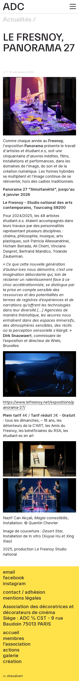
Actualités (17, 19)
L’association (17, 644)
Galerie (10, 655)
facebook (13, 577)
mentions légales (22, 598)
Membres (13, 638)
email (9, 572)
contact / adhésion (24, 592)
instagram (14, 583)
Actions (11, 650)
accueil (11, 632)
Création (12, 661)
